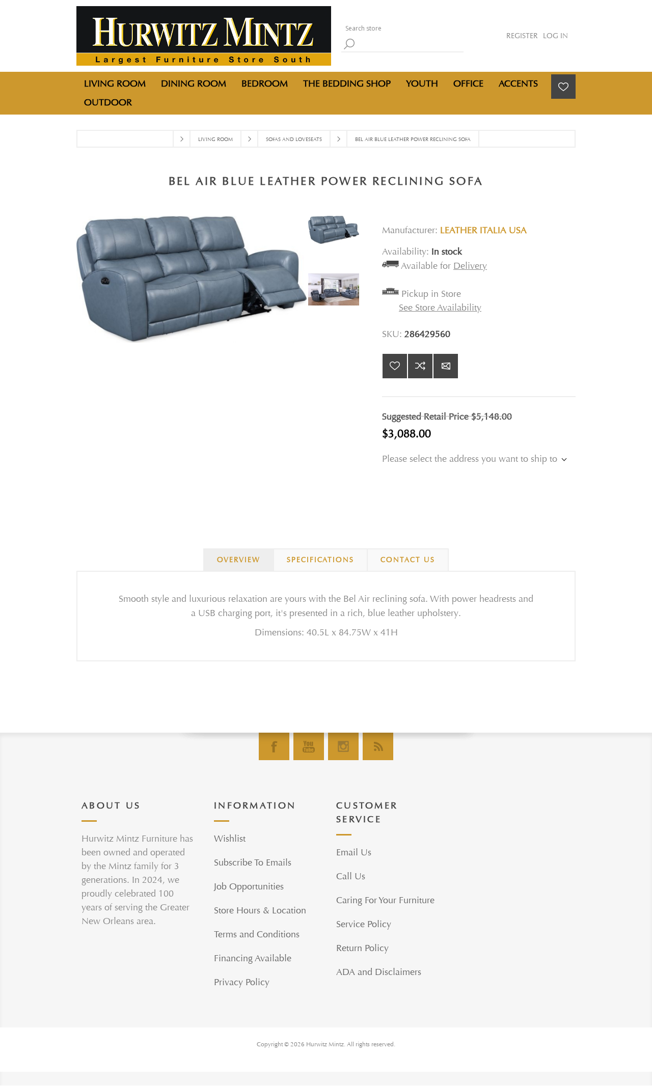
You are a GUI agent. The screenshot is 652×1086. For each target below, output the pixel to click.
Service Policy (363, 924)
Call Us (350, 876)
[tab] (238, 560)
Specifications (320, 560)
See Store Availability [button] (440, 308)
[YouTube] (308, 746)
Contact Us (408, 560)
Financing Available (252, 958)
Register (522, 36)
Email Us (353, 852)
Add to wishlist (395, 366)
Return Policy (362, 948)
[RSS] (378, 746)
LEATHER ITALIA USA (483, 230)
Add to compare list (420, 366)
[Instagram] (343, 746)
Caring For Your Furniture (385, 900)
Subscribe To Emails (252, 863)
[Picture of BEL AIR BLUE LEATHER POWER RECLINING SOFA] (337, 244)
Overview (238, 560)
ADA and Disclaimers (378, 972)
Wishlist (230, 839)
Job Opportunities (249, 887)
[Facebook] (274, 746)
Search (349, 44)
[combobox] (402, 28)
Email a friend (445, 366)
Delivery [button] (470, 266)
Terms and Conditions (257, 934)
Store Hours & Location (260, 910)
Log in (555, 36)
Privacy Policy (241, 982)
